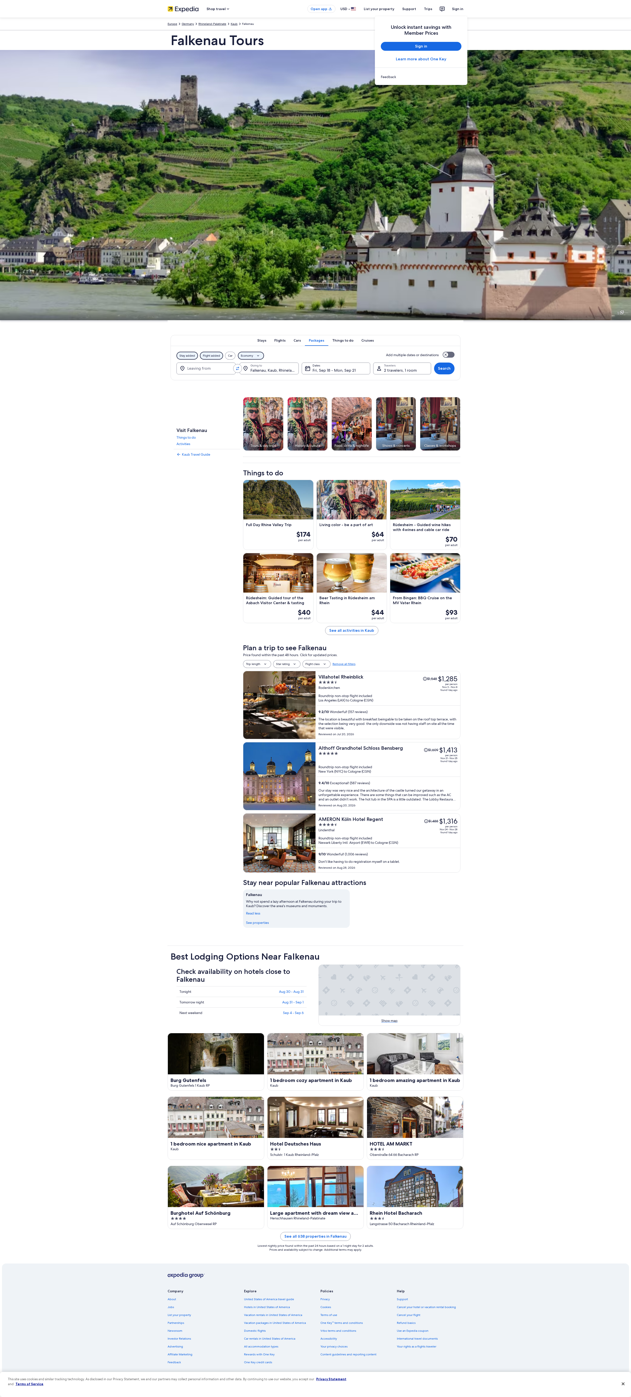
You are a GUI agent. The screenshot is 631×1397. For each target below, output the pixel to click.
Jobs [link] (171, 1307)
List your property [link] (179, 1315)
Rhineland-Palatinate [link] (212, 24)
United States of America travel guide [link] (269, 1299)
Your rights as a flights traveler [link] (416, 1346)
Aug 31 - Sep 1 (293, 1002)
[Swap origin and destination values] (237, 368)
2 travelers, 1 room (400, 370)
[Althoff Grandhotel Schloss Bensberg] (388, 776)
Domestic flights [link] (255, 1331)
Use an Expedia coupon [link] (412, 1331)
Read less (253, 913)
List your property (379, 9)
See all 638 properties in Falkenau (315, 1236)
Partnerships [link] (176, 1323)
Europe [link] (172, 24)
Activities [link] (183, 444)
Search (444, 368)
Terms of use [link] (328, 1315)
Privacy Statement (331, 1379)
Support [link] (402, 1299)
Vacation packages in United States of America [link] (275, 1323)
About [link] (172, 1299)
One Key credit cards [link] (258, 1362)
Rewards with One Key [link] (259, 1354)
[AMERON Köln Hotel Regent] (388, 843)
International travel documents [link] (417, 1339)
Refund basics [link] (406, 1323)
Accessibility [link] (328, 1339)
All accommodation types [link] (261, 1346)
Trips (428, 9)
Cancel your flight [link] (408, 1315)
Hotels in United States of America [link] (267, 1307)
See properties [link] (257, 922)
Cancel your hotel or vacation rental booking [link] (426, 1307)
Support (409, 9)
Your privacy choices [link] (334, 1346)
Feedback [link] (174, 1362)
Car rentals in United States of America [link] (269, 1339)
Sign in (457, 9)
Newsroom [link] (175, 1331)
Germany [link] (188, 24)
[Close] (623, 1384)
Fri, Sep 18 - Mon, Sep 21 (334, 370)
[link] (421, 77)
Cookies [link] (325, 1307)
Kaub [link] (234, 24)
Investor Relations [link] (179, 1339)
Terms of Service (29, 1384)
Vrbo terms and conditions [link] (338, 1331)
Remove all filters (344, 664)
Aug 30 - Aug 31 (291, 991)
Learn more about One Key (421, 59)
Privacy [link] (325, 1299)
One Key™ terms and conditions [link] (341, 1323)
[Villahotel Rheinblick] (388, 705)
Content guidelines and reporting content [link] (348, 1354)
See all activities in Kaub (351, 630)
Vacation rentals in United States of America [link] (273, 1315)
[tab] (261, 340)
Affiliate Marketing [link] (180, 1354)
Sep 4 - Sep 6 (293, 1013)
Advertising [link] (175, 1346)
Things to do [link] (186, 437)
